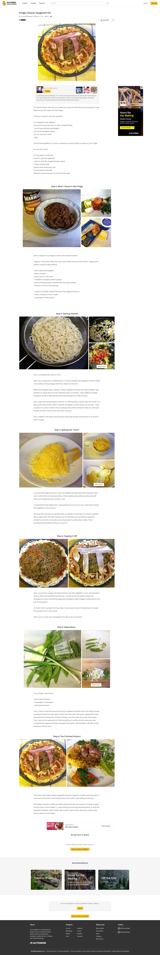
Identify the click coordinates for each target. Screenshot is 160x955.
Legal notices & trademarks (120, 951)
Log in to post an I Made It (80, 849)
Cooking (36, 16)
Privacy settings (76, 951)
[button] (113, 20)
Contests (33, 3)
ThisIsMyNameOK (26, 16)
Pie (42, 16)
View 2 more (102, 366)
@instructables (125, 928)
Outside (79, 934)
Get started (99, 931)
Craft (67, 936)
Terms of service (51, 951)
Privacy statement (64, 951)
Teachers (42, 3)
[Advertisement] (130, 111)
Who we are (99, 939)
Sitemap (98, 936)
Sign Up (154, 3)
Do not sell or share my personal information (96, 951)
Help (97, 934)
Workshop (69, 931)
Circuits (68, 928)
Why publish (100, 928)
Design (68, 934)
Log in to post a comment (80, 916)
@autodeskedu (125, 932)
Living (79, 931)
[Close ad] (141, 87)
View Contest (106, 826)
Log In (146, 3)
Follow (47, 91)
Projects (24, 3)
